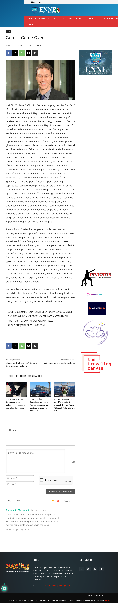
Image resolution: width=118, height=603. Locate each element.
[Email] (28, 53)
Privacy (89, 595)
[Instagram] (88, 569)
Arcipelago (35, 396)
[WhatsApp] (22, 53)
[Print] (35, 53)
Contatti (80, 595)
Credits (107, 600)
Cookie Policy (99, 595)
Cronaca (10, 396)
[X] (15, 53)
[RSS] (95, 569)
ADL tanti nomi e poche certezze (59, 363)
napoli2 (11, 45)
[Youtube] (101, 569)
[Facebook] (9, 53)
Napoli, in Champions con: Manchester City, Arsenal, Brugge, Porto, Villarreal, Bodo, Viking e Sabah (64, 405)
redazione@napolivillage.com (57, 585)
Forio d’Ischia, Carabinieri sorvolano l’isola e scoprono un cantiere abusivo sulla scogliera (39, 405)
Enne (8, 32)
